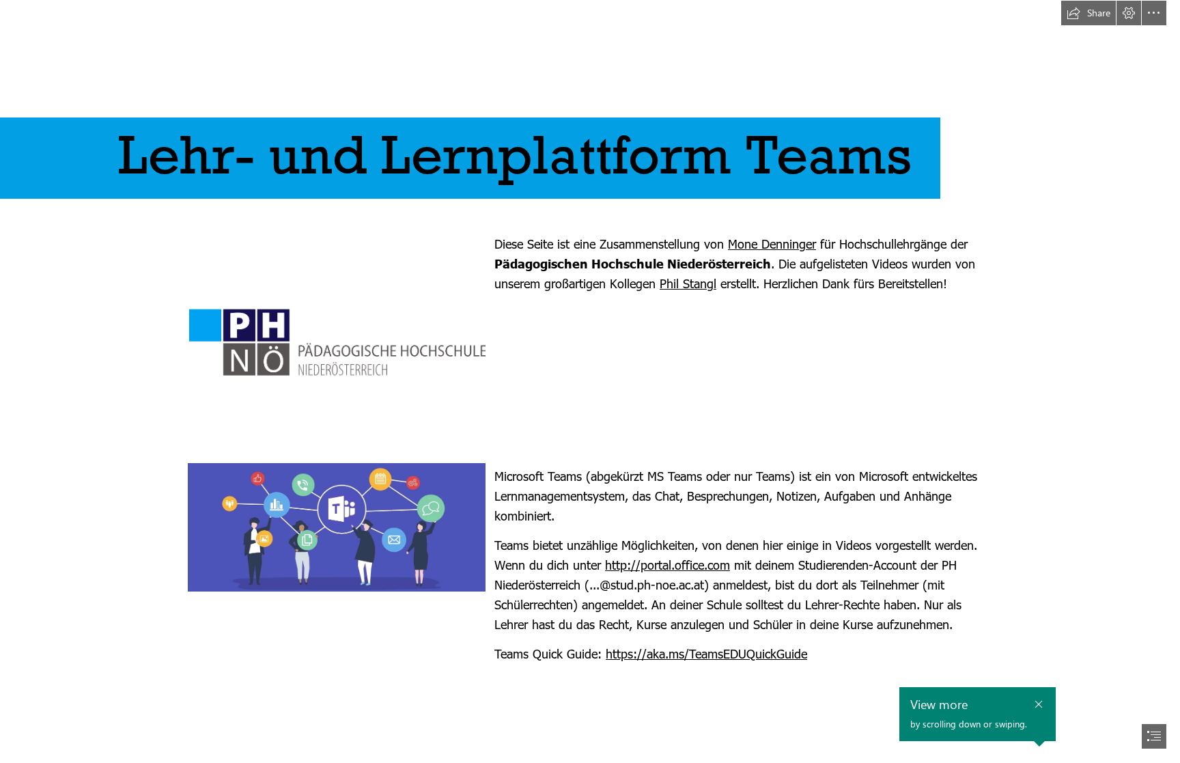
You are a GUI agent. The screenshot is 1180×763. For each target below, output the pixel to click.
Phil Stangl (688, 283)
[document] (590, 381)
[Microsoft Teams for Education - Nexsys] (336, 527)
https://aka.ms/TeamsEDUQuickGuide (706, 653)
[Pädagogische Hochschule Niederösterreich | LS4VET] (336, 342)
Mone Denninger (772, 243)
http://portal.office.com (667, 564)
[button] (1088, 13)
